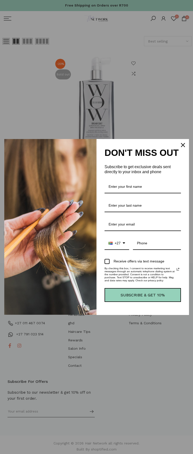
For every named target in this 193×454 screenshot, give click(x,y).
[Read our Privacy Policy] (178, 269)
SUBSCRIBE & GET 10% (143, 295)
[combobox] (117, 243)
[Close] (183, 145)
